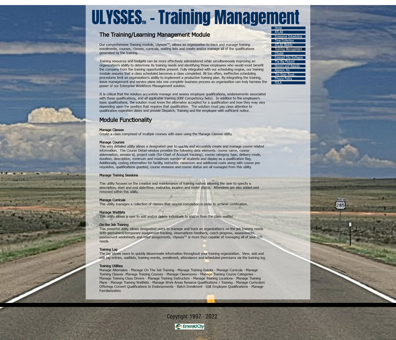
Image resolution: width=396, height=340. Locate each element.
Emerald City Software (289, 57)
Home (278, 28)
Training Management (288, 49)
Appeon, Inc (282, 70)
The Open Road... (285, 74)
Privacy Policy (283, 78)
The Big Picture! (284, 61)
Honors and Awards (287, 66)
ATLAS (279, 32)
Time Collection (284, 40)
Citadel (279, 53)
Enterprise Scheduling (288, 36)
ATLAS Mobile (283, 45)
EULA (278, 82)
